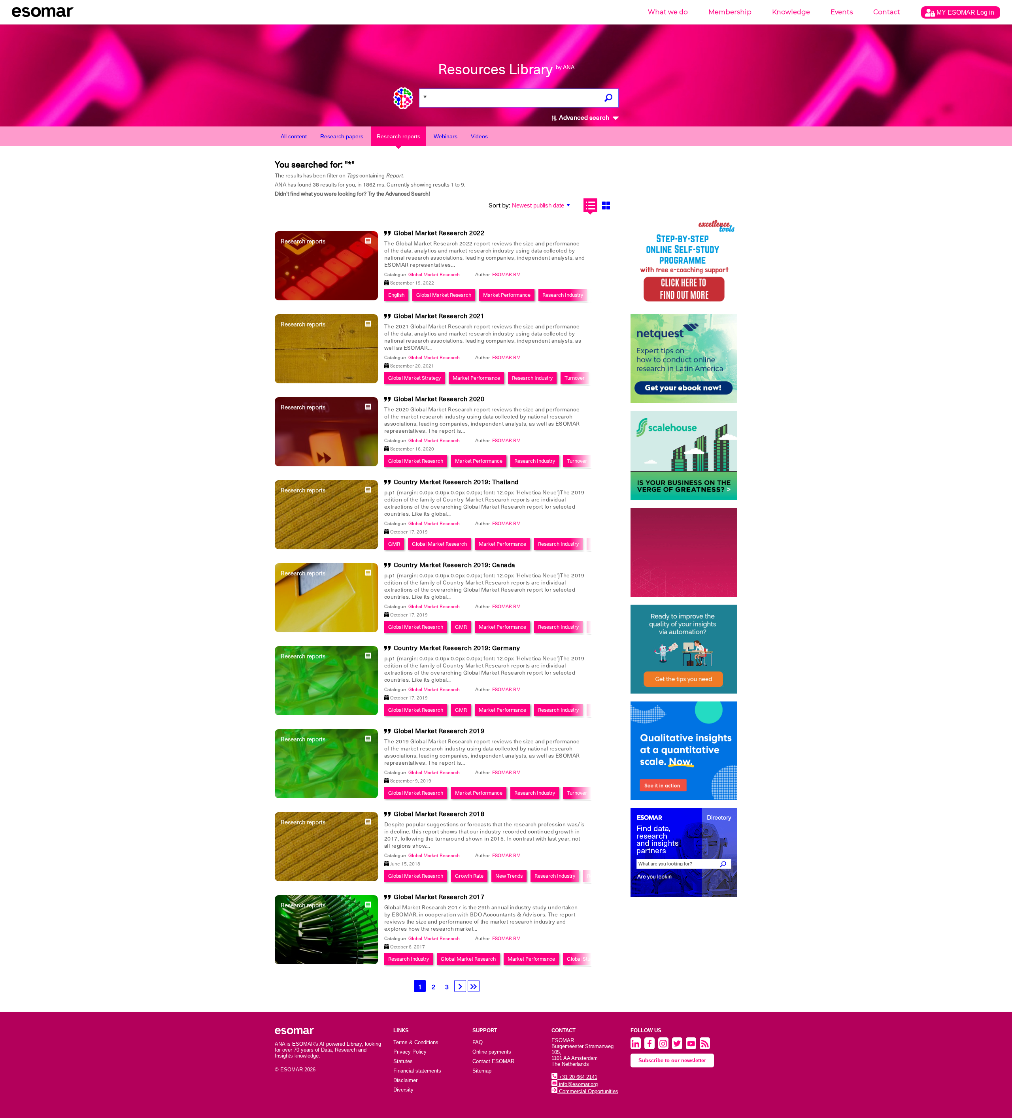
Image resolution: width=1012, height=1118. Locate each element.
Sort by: (499, 205)
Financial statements (417, 1071)
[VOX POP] (684, 552)
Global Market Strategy (414, 378)
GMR (394, 544)
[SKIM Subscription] (684, 649)
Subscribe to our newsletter (672, 1060)
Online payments (491, 1052)
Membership (729, 12)
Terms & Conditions (415, 1042)
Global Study (581, 959)
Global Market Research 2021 (439, 316)
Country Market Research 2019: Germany (457, 648)
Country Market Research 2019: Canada (454, 565)
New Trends (509, 876)
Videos (479, 136)
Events (842, 12)
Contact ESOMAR (493, 1061)
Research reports (398, 136)
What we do (668, 12)
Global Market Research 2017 (439, 897)
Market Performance (507, 295)
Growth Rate (469, 876)
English (396, 295)
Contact (886, 12)
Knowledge (791, 12)
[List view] (590, 205)
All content (294, 136)
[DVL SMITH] (684, 261)
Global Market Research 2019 (439, 731)
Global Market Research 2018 (439, 814)
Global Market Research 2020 (439, 399)
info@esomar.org (577, 1084)
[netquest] (684, 358)
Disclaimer (405, 1080)
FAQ (477, 1042)
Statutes (403, 1061)
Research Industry (562, 295)
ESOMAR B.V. (506, 274)
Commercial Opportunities (587, 1091)
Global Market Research (434, 274)
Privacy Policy (410, 1052)
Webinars (445, 136)
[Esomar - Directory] (684, 852)
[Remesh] (684, 750)
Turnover (575, 378)
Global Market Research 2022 (439, 233)
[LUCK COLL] (684, 455)
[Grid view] (606, 205)
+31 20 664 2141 (577, 1077)
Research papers (341, 136)
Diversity (403, 1090)
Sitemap (481, 1071)
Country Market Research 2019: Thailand (456, 482)
